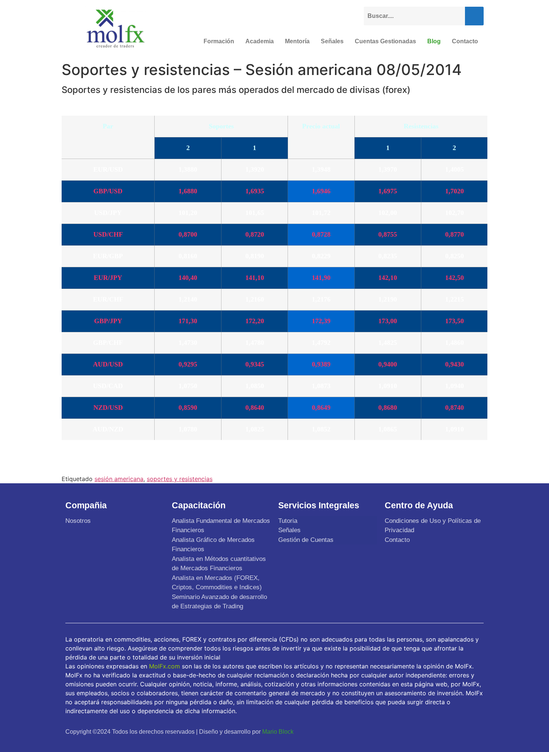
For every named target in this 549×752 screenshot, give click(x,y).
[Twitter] (440, 731)
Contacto (465, 41)
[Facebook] (422, 731)
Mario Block (278, 731)
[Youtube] (457, 731)
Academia (259, 41)
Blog (434, 41)
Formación (219, 41)
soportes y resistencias (180, 479)
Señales (332, 41)
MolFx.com (164, 666)
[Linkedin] (475, 731)
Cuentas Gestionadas (385, 41)
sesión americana (118, 479)
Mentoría (297, 41)
